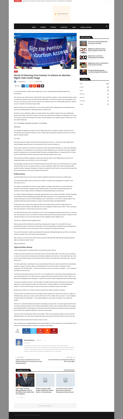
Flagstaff (64, 27)
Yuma (74, 27)
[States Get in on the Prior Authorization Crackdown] (83, 57)
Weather (82, 97)
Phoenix (43, 27)
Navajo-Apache (86, 27)
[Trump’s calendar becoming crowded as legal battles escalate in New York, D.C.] (83, 72)
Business (82, 94)
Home (33, 27)
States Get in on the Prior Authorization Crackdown (96, 56)
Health (81, 104)
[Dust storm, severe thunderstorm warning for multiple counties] (83, 43)
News (16, 71)
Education (82, 101)
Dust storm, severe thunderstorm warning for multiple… (97, 42)
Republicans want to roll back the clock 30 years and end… (98, 64)
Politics (82, 87)
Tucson (53, 27)
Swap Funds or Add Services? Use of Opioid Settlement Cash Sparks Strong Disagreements (29, 361)
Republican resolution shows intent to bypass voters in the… (97, 49)
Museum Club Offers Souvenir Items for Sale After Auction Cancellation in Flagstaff (47, 1)
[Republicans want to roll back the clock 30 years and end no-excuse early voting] (83, 65)
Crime (81, 90)
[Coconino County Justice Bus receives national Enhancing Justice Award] (65, 380)
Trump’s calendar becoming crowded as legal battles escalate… (98, 71)
